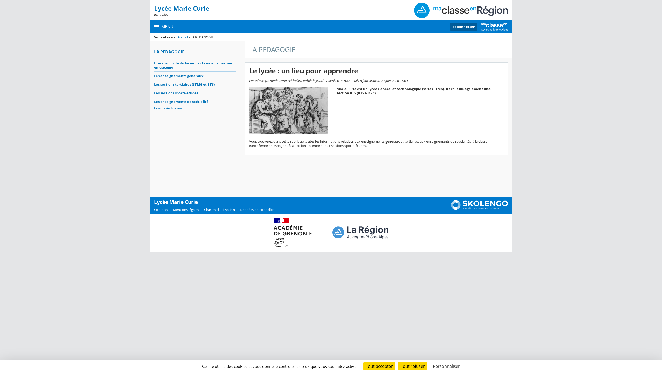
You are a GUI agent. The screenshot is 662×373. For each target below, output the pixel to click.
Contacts (161, 209)
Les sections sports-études (176, 93)
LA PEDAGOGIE (169, 52)
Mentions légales (186, 209)
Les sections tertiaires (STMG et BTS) (184, 84)
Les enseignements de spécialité (181, 101)
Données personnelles (257, 209)
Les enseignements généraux (179, 76)
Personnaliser (446, 366)
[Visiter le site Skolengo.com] (479, 208)
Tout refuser (413, 366)
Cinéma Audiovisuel (168, 108)
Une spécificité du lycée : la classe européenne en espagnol (193, 65)
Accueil (182, 37)
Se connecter (464, 26)
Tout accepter (379, 366)
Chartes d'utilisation (219, 209)
